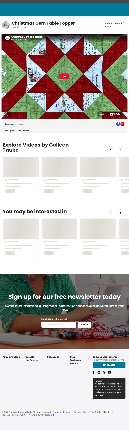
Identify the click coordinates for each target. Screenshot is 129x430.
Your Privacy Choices (39, 415)
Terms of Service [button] (61, 412)
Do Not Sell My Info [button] (101, 412)
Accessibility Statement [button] (13, 415)
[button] (114, 25)
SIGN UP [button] (84, 324)
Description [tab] (10, 130)
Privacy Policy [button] (81, 412)
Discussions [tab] (23, 130)
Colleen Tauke (19, 27)
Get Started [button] (109, 365)
